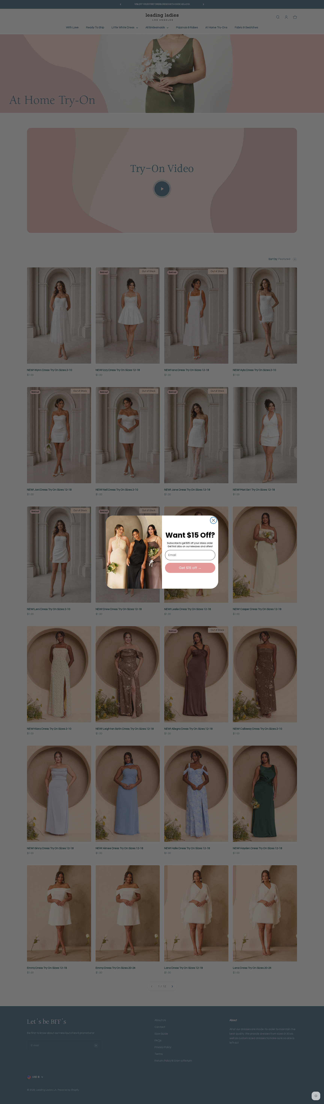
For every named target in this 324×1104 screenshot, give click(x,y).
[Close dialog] (213, 520)
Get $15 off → (190, 567)
